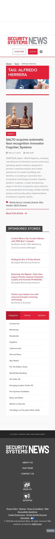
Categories (13, 315)
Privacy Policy (12, 509)
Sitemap (22, 509)
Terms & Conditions (35, 509)
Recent (27, 315)
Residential (14, 336)
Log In (33, 51)
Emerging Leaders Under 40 (21, 385)
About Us (27, 462)
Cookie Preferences (16, 515)
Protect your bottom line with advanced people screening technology (25, 297)
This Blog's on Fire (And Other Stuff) (24, 410)
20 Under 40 (14, 379)
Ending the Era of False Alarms (25, 259)
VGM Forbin (37, 524)
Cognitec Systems (30, 202)
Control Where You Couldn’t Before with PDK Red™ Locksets (27, 240)
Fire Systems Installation (19, 391)
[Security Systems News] (27, 41)
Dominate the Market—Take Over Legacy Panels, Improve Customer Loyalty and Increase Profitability (27, 277)
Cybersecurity (15, 348)
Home (9, 63)
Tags (16, 63)
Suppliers (11, 134)
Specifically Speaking (18, 373)
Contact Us (27, 473)
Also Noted (14, 361)
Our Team (27, 468)
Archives (41, 315)
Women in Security (17, 404)
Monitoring (13, 330)
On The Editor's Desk (18, 367)
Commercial (14, 324)
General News (15, 354)
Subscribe (19, 51)
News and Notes (16, 398)
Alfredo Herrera (15, 202)
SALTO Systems (20, 205)
